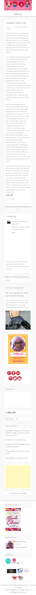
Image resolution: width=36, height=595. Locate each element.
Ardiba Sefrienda (21, 27)
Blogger (24, 493)
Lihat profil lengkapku (21, 547)
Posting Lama (26, 207)
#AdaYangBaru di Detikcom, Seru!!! (16, 458)
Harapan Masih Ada (16, 22)
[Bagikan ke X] (10, 195)
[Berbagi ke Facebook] (12, 195)
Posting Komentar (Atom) (20, 277)
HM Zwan (15, 222)
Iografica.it (14, 590)
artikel (12, 199)
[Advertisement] (18, 476)
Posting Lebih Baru (11, 207)
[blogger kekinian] (26, 573)
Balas (13, 232)
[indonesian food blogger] (20, 563)
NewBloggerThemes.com (18, 592)
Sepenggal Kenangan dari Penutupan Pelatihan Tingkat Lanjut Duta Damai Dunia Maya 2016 (17, 433)
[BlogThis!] (8, 195)
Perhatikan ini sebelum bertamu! (15, 440)
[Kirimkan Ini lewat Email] (6, 195)
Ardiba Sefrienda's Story (20, 585)
